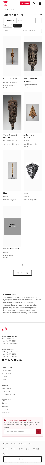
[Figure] (12, 170)
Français (31, 444)
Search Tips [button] (36, 15)
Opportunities (7, 400)
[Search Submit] (38, 20)
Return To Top (22, 273)
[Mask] (33, 170)
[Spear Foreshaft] (12, 56)
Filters (6, 26)
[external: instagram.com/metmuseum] (12, 360)
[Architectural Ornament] (33, 112)
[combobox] (26, 20)
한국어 (28, 449)
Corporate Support (8, 394)
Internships (6, 412)
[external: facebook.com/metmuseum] (3, 360)
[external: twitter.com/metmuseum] (6, 360)
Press (4, 380)
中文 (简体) (36, 449)
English (5, 444)
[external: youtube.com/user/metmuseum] (18, 360)
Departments (6, 370)
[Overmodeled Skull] (12, 226)
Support (5, 385)
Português (22, 444)
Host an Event (6, 391)
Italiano (5, 449)
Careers (5, 403)
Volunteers (5, 406)
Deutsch (13, 449)
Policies (5, 376)
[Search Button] (34, 3)
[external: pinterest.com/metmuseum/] (9, 360)
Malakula (16, 26)
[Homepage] (5, 3)
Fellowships (6, 409)
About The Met (7, 367)
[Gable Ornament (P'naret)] (33, 56)
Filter (21, 459)
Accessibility (6, 373)
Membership (6, 388)
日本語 (21, 449)
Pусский (6, 454)
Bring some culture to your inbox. (17, 420)
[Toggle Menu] (40, 3)
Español (13, 444)
